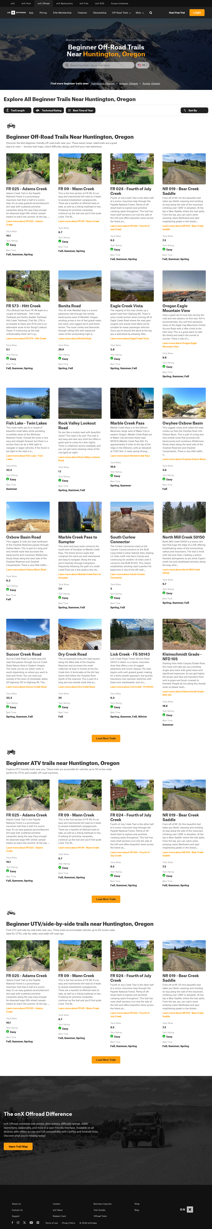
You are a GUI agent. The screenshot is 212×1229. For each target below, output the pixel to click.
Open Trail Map (18, 1146)
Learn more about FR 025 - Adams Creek (28, 207)
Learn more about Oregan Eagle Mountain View (184, 324)
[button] (17, 110)
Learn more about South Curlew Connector (132, 556)
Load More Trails (106, 738)
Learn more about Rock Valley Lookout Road (80, 440)
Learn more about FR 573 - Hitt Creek (28, 324)
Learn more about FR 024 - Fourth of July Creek (132, 207)
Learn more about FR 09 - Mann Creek (80, 207)
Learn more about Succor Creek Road (28, 673)
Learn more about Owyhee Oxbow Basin (184, 440)
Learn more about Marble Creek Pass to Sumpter (80, 556)
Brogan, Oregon (128, 83)
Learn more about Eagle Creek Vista (132, 324)
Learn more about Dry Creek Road (80, 673)
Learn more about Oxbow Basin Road (28, 556)
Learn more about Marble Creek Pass (132, 440)
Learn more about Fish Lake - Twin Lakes (28, 440)
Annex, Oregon (151, 83)
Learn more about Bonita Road (80, 324)
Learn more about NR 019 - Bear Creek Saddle (184, 207)
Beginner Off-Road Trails (79, 39)
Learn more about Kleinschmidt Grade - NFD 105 (184, 673)
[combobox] (101, 65)
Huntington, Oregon (103, 83)
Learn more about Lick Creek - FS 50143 (132, 673)
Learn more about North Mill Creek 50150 (184, 556)
